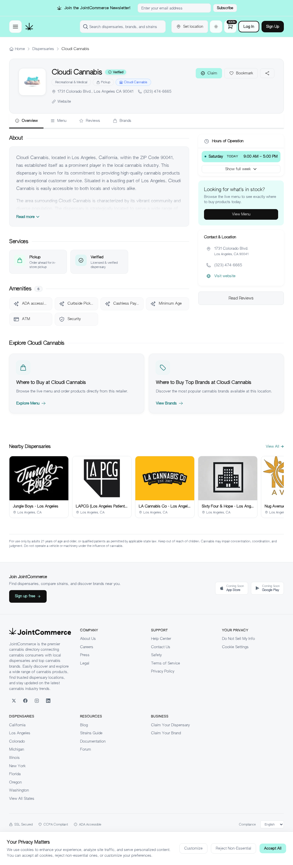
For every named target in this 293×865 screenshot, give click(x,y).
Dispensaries (43, 49)
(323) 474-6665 (157, 91)
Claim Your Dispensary (170, 725)
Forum (85, 749)
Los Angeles (19, 733)
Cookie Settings (235, 647)
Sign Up (272, 26)
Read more (25, 217)
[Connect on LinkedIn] (48, 700)
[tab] (26, 121)
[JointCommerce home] (29, 27)
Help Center (161, 638)
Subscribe (225, 8)
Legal (84, 663)
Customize (193, 848)
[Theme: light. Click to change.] (216, 26)
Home (20, 49)
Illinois (14, 757)
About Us (88, 638)
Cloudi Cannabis (135, 82)
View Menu (241, 214)
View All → (275, 446)
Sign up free (25, 596)
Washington (19, 790)
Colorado (17, 741)
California (17, 725)
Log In (248, 26)
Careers (86, 647)
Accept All (273, 848)
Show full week (238, 169)
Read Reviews (241, 298)
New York (17, 766)
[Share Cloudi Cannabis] (267, 73)
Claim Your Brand (166, 733)
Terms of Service (165, 663)
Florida (15, 774)
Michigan (16, 749)
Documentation (93, 741)
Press (85, 655)
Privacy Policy (162, 671)
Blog (84, 725)
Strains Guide (91, 733)
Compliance (247, 824)
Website (64, 101)
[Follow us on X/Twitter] (13, 700)
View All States (21, 798)
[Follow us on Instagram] (36, 700)
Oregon (15, 782)
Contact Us (160, 647)
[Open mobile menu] (15, 26)
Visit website (224, 276)
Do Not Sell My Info (238, 638)
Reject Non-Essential (233, 848)
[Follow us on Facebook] (25, 700)
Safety (156, 655)
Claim (212, 73)
